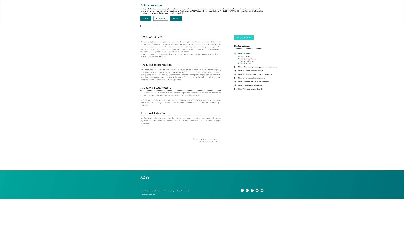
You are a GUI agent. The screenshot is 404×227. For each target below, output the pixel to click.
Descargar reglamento (244, 37)
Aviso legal (171, 191)
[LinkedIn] (247, 190)
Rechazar (176, 18)
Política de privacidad (160, 191)
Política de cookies (145, 191)
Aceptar (145, 18)
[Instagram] (252, 190)
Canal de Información (183, 191)
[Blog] (262, 190)
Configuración (160, 18)
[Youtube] (257, 190)
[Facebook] (242, 190)
